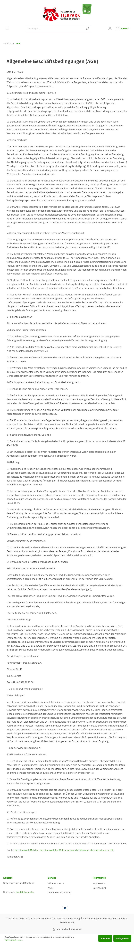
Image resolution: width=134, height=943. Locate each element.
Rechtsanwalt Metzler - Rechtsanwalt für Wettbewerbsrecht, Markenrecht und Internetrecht (64, 850)
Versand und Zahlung (59, 892)
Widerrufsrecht (56, 883)
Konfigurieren (122, 938)
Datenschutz (99, 888)
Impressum (99, 883)
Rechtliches (99, 877)
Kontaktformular (25, 892)
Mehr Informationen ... (14, 940)
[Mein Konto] (110, 28)
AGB (50, 888)
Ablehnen (105, 938)
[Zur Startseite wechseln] (67, 12)
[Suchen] (87, 28)
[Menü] (7, 28)
